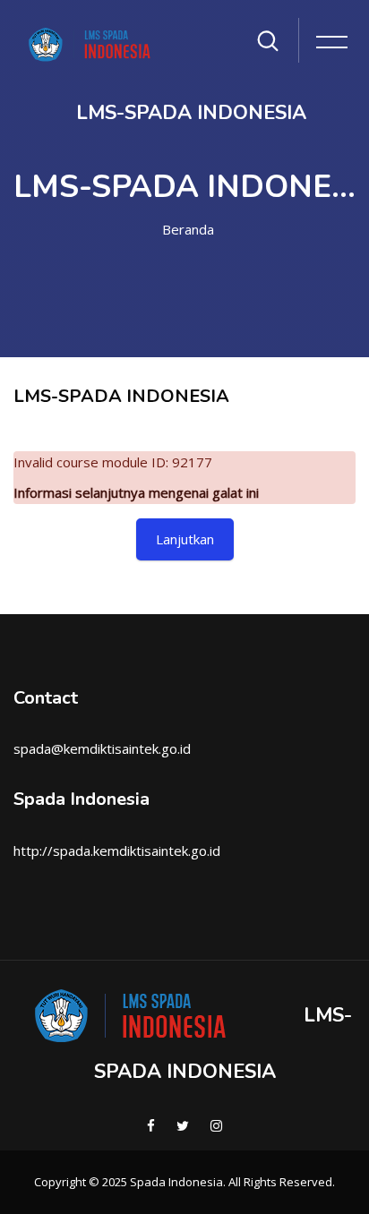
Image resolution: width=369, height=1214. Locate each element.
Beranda (188, 229)
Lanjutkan (185, 539)
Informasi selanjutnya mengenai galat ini (136, 492)
